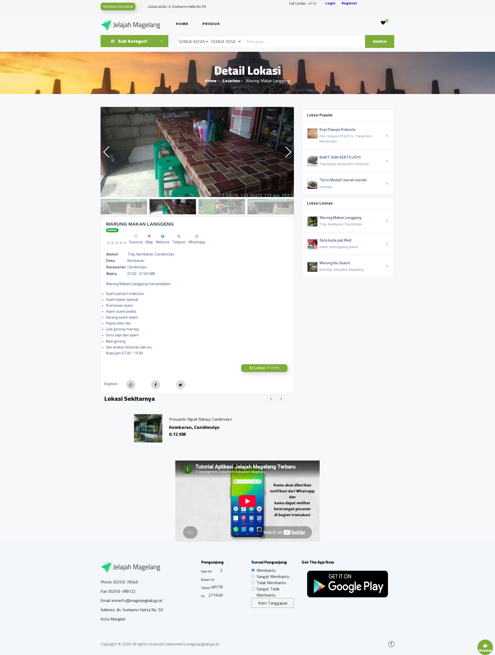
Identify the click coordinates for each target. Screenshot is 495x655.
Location (231, 81)
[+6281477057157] (179, 236)
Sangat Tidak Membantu (268, 592)
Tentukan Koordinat (118, 6)
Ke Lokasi (264, 368)
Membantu (266, 570)
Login (330, 3)
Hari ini (206, 571)
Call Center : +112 (302, 3)
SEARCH (379, 41)
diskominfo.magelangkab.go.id (193, 644)
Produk (211, 23)
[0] (383, 23)
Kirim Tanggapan (272, 603)
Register (349, 3)
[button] (287, 152)
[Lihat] (197, 152)
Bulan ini (207, 579)
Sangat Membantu (273, 576)
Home (182, 23)
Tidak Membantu (271, 583)
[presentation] (271, 399)
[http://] (162, 236)
